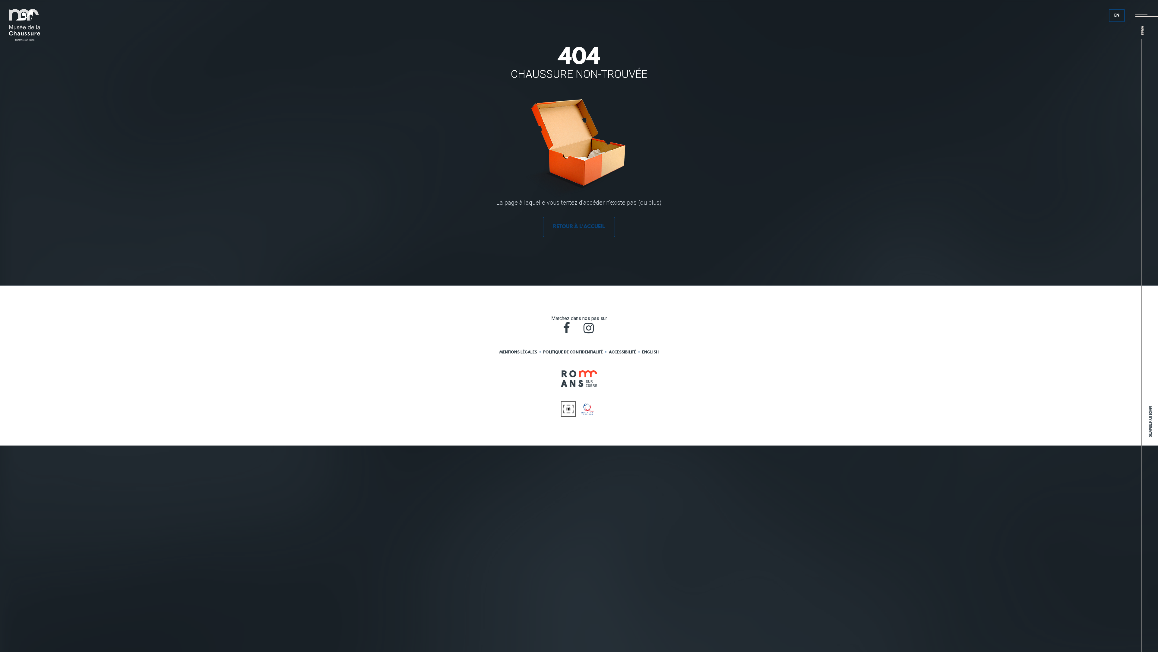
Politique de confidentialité (573, 352)
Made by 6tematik (1150, 421)
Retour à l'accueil (579, 227)
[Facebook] (566, 328)
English (650, 352)
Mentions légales (518, 352)
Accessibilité (622, 352)
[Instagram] (589, 328)
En (1116, 15)
